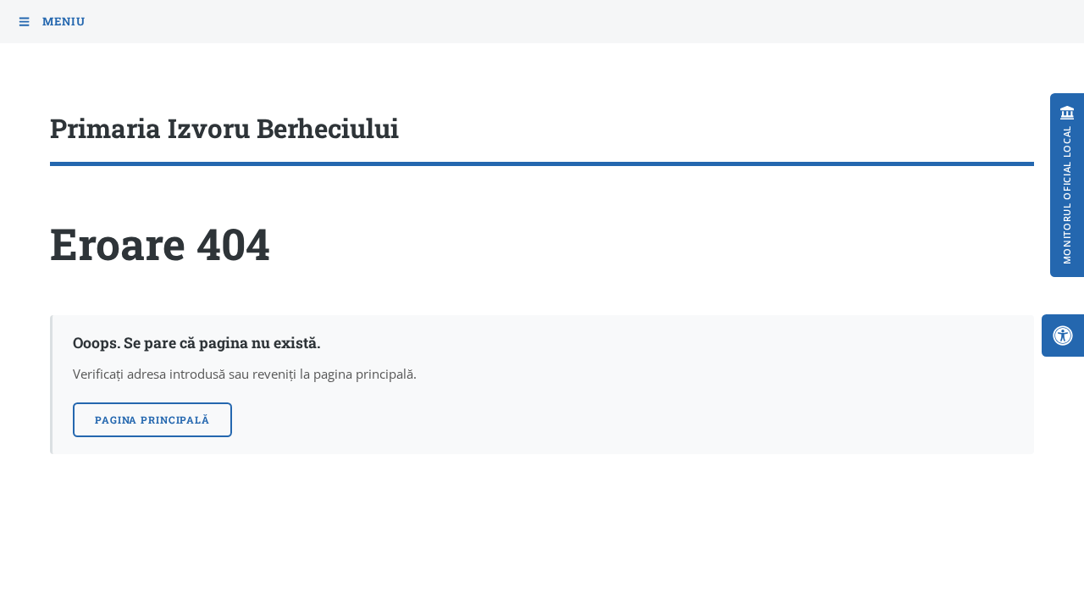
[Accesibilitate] (1063, 335)
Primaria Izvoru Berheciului (224, 127)
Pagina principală (152, 419)
